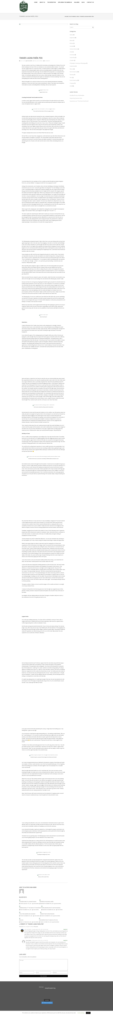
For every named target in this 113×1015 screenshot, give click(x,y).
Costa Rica (72, 57)
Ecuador (72, 60)
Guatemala (72, 66)
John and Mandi (27, 929)
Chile (71, 52)
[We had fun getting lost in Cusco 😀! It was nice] (52, 995)
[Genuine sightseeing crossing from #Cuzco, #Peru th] (41, 995)
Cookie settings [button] (80, 1012)
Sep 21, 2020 (22, 60)
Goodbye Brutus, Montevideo (77, 95)
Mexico (71, 69)
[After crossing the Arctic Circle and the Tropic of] (41, 997)
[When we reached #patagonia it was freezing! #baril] (47, 992)
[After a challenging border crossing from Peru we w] (52, 994)
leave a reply (25, 926)
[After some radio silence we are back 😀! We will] (47, 995)
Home (67, 16)
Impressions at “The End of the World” (79, 101)
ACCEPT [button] (88, 1012)
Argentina (72, 37)
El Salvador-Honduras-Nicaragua (78, 63)
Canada (71, 46)
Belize (71, 40)
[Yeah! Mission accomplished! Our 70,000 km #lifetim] (41, 992)
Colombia (72, 54)
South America (72, 16)
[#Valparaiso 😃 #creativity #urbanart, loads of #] (52, 992)
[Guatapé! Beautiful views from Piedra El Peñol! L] (52, 997)
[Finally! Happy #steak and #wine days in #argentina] (41, 994)
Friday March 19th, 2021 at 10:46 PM (40, 940)
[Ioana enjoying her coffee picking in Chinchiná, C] (47, 997)
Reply (66, 929)
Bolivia (71, 43)
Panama (72, 74)
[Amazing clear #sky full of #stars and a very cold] (47, 994)
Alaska (71, 34)
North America (73, 71)
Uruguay (72, 83)
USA (71, 86)
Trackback (32, 926)
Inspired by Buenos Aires (76, 98)
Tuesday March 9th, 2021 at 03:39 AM (40, 929)
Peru (78, 16)
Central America (73, 49)
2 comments (47, 60)
